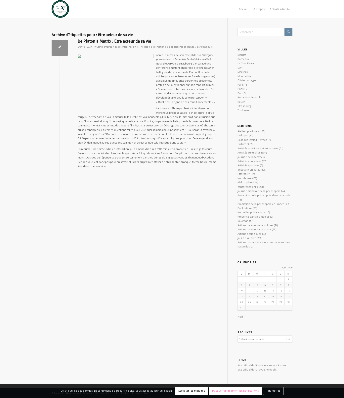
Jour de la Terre (246, 238)
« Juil (240, 316)
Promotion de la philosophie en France (173, 46)
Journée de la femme (250, 157)
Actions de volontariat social (254, 229)
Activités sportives (248, 165)
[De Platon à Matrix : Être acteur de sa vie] (60, 48)
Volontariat (244, 221)
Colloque (242, 135)
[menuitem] (243, 9)
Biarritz (241, 55)
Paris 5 (241, 93)
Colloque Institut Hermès (252, 140)
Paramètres (273, 391)
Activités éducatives (249, 161)
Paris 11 (242, 84)
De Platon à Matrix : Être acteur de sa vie (114, 41)
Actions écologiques (249, 234)
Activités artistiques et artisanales (257, 148)
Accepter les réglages (191, 391)
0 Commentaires (103, 46)
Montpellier (244, 76)
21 (273, 296)
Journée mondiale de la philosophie (258, 191)
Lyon (240, 67)
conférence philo (129, 46)
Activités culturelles (249, 152)
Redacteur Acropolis (249, 97)
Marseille (243, 72)
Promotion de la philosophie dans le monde (263, 195)
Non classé (244, 178)
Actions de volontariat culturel (255, 225)
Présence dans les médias (253, 216)
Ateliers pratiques (248, 131)
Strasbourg (206, 46)
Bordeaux (243, 59)
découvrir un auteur (249, 169)
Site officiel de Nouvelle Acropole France (261, 365)
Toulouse (243, 110)
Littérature (243, 174)
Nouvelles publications (251, 212)
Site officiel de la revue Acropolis (257, 369)
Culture (241, 144)
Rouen (241, 102)
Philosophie (146, 46)
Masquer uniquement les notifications (235, 391)
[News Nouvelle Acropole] (60, 9)
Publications (244, 208)
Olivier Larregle (246, 80)
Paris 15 (242, 89)
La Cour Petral (245, 63)
